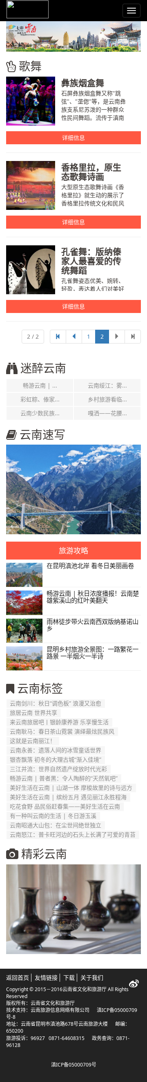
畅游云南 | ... (40, 385)
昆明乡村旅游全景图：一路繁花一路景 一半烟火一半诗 (92, 653)
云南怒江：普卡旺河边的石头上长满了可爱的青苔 (73, 834)
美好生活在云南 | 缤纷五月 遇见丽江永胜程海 (68, 797)
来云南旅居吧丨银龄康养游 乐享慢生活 (59, 722)
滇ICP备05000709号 (73, 1064)
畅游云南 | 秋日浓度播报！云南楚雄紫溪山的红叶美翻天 (93, 597)
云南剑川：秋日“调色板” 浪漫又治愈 (55, 703)
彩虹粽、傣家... (40, 399)
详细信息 (73, 137)
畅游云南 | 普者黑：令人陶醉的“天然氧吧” (64, 778)
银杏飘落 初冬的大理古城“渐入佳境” (55, 759)
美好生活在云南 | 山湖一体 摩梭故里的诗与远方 (71, 787)
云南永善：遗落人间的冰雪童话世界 (55, 750)
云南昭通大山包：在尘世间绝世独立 (55, 825)
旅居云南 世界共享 (33, 712)
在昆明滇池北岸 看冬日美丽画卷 (90, 566)
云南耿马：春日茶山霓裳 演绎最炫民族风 (62, 731)
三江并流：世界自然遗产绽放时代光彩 (58, 769)
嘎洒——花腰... (107, 413)
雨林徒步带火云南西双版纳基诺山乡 (92, 625)
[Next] (133, 337)
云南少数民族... (40, 413)
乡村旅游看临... (107, 399)
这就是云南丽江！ (33, 741)
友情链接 (46, 977)
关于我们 (91, 977)
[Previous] (58, 337)
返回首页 (17, 977)
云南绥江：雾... (107, 385)
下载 (69, 977)
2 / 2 (33, 336)
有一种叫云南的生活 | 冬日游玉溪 (53, 816)
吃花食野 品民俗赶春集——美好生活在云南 (65, 806)
